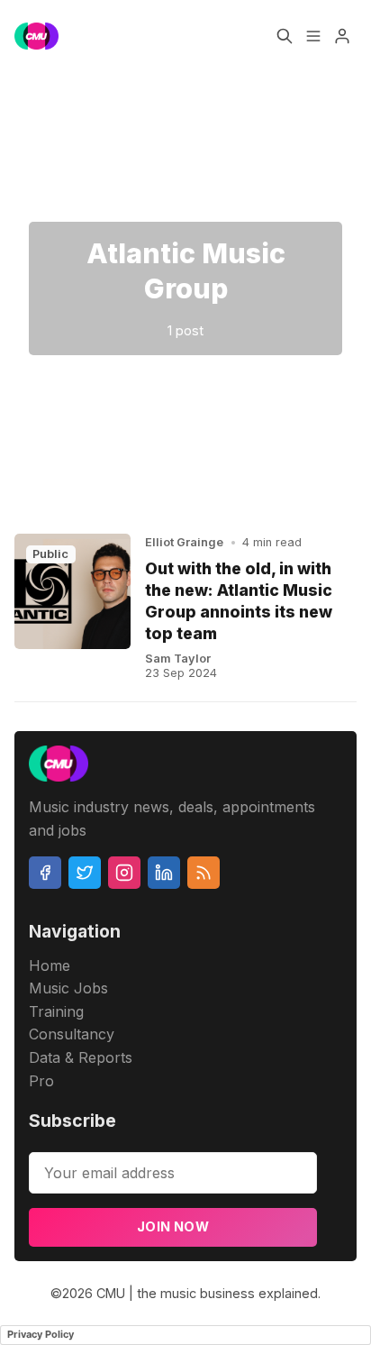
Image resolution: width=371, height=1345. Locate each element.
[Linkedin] (164, 872)
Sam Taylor (178, 658)
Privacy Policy (40, 1334)
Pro (41, 1081)
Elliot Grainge (184, 542)
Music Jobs (68, 988)
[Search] (284, 36)
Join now (173, 1226)
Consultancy (71, 1034)
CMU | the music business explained (207, 1293)
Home (49, 965)
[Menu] (313, 36)
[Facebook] (45, 872)
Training (56, 1011)
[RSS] (203, 872)
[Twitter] (84, 872)
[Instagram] (124, 872)
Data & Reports (80, 1057)
